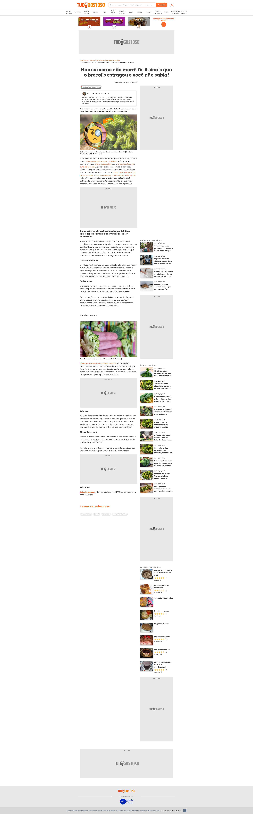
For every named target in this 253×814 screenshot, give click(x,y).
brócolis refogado (126, 164)
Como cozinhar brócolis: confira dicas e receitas (161, 424)
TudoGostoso (84, 60)
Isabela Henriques (96, 93)
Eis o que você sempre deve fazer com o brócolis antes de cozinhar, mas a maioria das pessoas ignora (163, 488)
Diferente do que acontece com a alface (98, 363)
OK (185, 810)
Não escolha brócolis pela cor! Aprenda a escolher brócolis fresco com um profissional (163, 399)
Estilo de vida (101, 60)
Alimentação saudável (113, 60)
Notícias (78, 12)
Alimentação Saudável (175, 12)
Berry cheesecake (161, 649)
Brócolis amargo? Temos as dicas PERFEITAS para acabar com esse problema (162, 476)
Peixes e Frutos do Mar (113, 12)
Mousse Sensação (162, 636)
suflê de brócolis (87, 167)
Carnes (95, 12)
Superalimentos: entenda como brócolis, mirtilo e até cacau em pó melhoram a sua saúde (163, 450)
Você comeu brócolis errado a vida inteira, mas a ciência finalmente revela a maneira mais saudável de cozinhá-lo (163, 411)
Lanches (166, 12)
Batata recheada (161, 611)
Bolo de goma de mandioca (161, 586)
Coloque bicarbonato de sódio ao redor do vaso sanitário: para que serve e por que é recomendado (163, 274)
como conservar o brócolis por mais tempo (116, 175)
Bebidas (148, 12)
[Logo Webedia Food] (126, 801)
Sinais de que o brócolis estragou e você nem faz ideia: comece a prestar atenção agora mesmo (162, 373)
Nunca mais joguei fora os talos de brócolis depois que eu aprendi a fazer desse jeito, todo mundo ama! (162, 437)
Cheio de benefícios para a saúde (101, 161)
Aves (104, 12)
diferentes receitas (103, 164)
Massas (140, 12)
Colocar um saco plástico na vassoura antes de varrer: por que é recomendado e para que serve (163, 248)
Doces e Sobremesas (157, 12)
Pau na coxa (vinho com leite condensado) (162, 664)
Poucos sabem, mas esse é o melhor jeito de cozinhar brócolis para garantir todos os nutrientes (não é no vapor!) (163, 463)
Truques (96, 514)
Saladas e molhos (122, 12)
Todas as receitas (184, 12)
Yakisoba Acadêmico (163, 598)
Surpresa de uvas (161, 624)
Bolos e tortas (86, 12)
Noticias (92, 60)
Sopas (131, 12)
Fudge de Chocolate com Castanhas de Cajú (163, 572)
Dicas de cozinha (86, 514)
